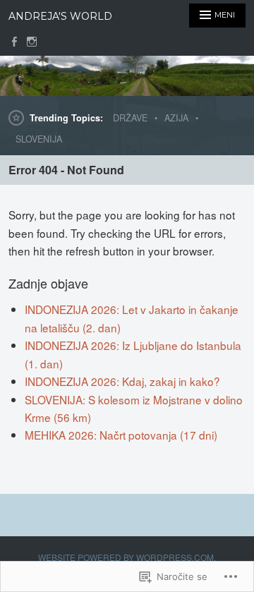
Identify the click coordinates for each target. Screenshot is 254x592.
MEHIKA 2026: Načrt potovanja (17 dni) (121, 434)
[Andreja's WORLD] (127, 75)
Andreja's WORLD (60, 16)
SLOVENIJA (39, 139)
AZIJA (176, 117)
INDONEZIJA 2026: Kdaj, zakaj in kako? (122, 381)
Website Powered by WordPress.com (126, 557)
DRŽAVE (130, 117)
